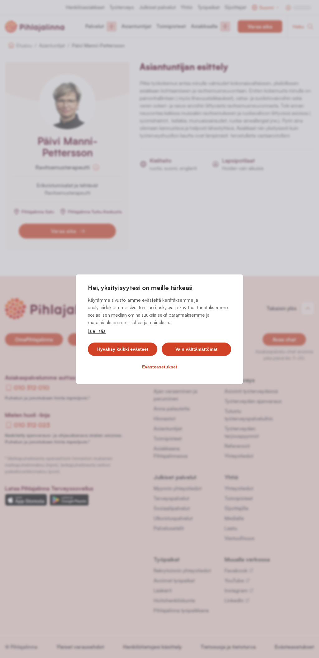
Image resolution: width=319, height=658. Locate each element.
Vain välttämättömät (196, 349)
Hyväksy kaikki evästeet (122, 349)
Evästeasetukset (159, 366)
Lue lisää (97, 331)
